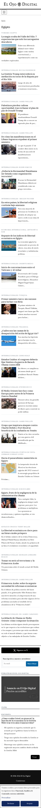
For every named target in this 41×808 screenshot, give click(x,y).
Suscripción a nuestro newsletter (17, 659)
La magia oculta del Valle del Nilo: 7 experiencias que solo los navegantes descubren (20, 39)
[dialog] (20, 796)
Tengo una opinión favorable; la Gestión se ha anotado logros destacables (21, 739)
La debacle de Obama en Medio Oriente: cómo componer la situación (20, 619)
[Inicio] (20, 4)
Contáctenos (20, 781)
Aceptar (29, 803)
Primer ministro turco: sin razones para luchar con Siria (18, 300)
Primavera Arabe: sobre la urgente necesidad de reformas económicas (19, 584)
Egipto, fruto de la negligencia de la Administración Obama (19, 494)
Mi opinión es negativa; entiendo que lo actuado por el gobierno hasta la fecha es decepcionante (20, 731)
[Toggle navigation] (4, 12)
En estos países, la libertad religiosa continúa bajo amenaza (19, 203)
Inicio (3, 21)
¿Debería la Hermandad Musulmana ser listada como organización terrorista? (19, 174)
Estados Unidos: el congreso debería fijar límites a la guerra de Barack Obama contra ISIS (19, 362)
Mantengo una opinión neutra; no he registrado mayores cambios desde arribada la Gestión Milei (21, 748)
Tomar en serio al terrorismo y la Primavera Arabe (18, 562)
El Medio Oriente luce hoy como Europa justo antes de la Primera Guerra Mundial (17, 394)
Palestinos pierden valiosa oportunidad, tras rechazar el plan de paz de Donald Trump (19, 108)
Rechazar (10, 803)
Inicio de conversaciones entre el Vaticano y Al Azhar (18, 268)
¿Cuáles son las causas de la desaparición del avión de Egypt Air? (19, 332)
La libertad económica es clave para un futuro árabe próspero (19, 531)
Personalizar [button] (6, 798)
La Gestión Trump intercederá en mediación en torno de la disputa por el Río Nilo (19, 77)
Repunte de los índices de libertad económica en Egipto (18, 237)
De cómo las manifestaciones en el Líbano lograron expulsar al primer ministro (19, 139)
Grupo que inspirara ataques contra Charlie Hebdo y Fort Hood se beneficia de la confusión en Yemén (19, 428)
